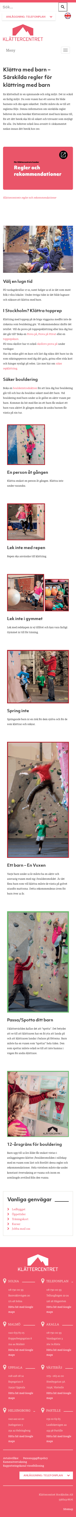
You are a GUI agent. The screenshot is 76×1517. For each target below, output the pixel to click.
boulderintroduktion (25, 388)
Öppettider (18, 1214)
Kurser (15, 1223)
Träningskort (19, 1219)
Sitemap (68, 1509)
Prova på (32, 334)
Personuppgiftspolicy (35, 1458)
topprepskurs (10, 339)
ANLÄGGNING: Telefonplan (25, 16)
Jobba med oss (20, 1228)
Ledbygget (18, 1209)
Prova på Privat (47, 334)
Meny (10, 50)
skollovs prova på (47, 344)
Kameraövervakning (15, 1461)
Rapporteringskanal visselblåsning (23, 1465)
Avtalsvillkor (10, 1458)
